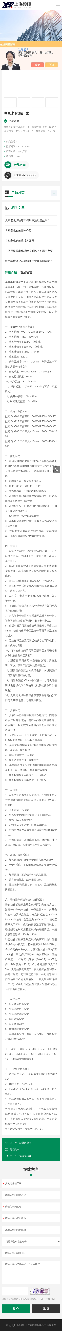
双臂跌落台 (25, 1142)
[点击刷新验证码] (40, 1291)
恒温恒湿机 (25, 1156)
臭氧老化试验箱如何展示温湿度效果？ (27, 220)
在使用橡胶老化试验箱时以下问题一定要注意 (31, 250)
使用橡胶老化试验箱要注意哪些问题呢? (28, 261)
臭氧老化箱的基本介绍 (18, 230)
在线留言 (26, 272)
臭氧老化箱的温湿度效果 (19, 240)
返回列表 (14, 1149)
